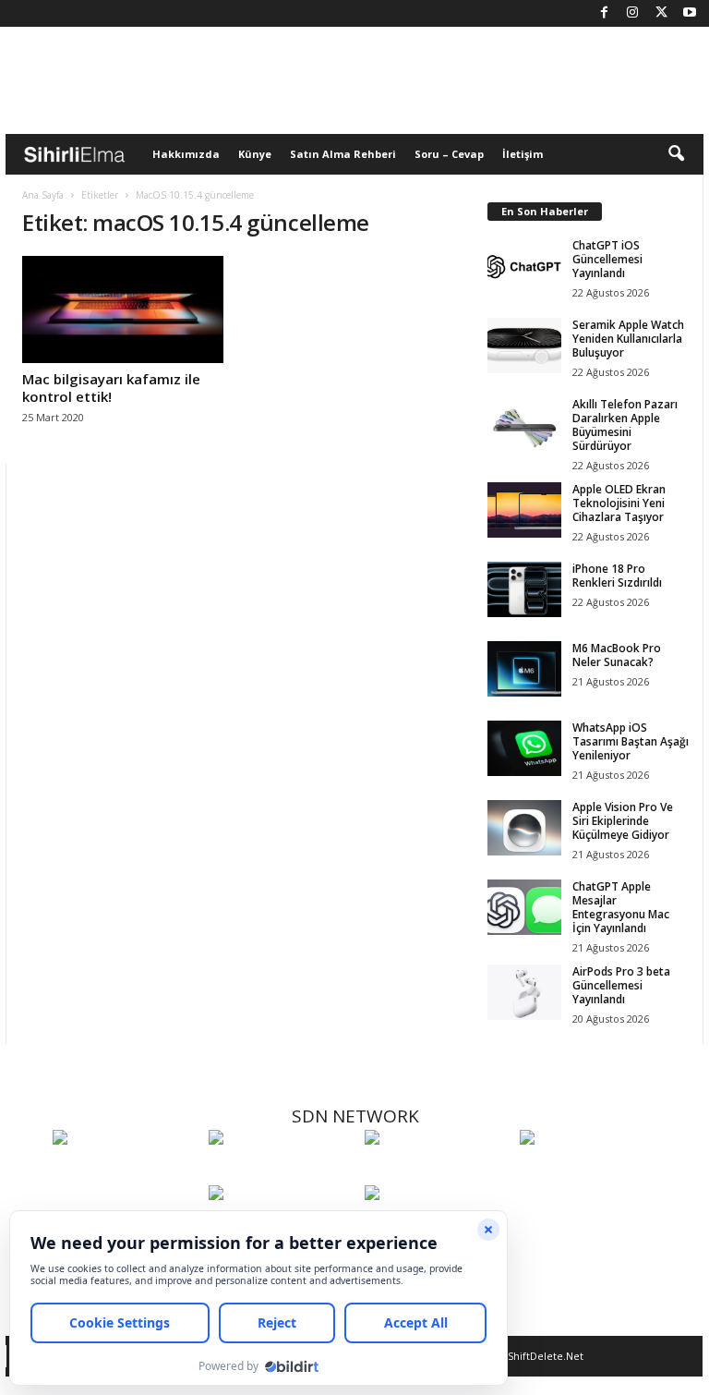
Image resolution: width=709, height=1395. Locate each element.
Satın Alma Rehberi (343, 154)
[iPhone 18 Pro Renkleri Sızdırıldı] (524, 589)
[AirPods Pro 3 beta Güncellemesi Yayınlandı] (524, 992)
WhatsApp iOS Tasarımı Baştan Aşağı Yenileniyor (630, 741)
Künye (254, 154)
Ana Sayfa (43, 194)
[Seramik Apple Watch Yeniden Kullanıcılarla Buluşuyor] (524, 345)
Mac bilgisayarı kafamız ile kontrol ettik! (111, 388)
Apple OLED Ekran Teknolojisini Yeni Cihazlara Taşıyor (619, 503)
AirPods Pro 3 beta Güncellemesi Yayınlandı (621, 985)
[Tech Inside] (593, 1171)
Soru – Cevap (449, 154)
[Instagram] (632, 13)
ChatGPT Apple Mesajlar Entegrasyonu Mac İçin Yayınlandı (620, 907)
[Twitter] (661, 13)
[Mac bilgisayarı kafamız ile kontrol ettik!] (122, 309)
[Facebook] (604, 13)
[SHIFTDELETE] (126, 1171)
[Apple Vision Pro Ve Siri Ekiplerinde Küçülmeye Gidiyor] (524, 827)
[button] (675, 154)
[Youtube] (690, 13)
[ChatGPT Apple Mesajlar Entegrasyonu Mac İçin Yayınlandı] (524, 907)
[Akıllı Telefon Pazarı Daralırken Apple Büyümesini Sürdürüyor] (524, 425)
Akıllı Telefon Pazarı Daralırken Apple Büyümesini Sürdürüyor (625, 425)
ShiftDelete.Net (545, 1356)
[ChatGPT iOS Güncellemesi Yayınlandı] (524, 266)
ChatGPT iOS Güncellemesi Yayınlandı (607, 259)
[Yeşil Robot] (438, 1171)
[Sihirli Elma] (282, 1171)
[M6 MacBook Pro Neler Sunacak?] (524, 669)
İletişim (522, 154)
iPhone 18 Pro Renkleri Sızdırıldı (617, 575)
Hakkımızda (186, 154)
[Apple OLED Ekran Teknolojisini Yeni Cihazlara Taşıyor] (524, 510)
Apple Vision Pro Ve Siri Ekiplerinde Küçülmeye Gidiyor (622, 821)
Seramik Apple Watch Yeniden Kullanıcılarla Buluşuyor (628, 338)
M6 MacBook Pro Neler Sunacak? (616, 655)
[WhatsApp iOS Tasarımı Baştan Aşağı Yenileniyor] (524, 748)
